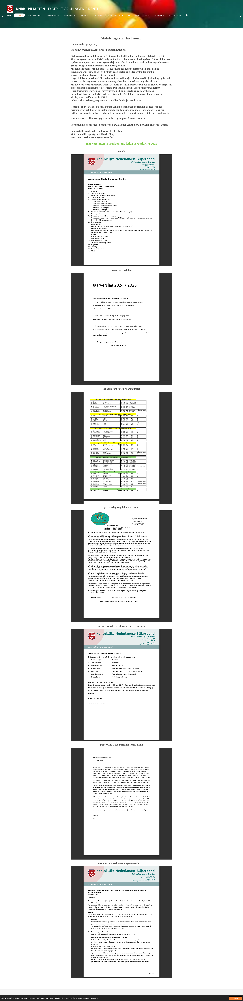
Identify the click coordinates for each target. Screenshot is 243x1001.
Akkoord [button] (235, 998)
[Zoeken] (187, 15)
